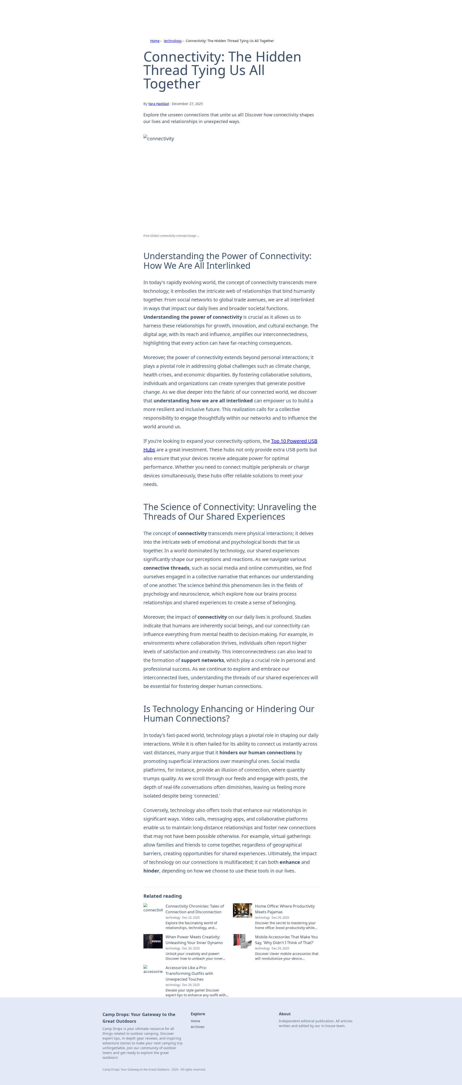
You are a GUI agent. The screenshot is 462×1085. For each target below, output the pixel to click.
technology (173, 40)
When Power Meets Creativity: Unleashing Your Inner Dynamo (194, 939)
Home (155, 40)
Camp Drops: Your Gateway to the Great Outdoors (213, 10)
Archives (198, 1026)
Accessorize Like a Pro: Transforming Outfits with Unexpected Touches (189, 973)
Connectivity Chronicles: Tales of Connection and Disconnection (195, 909)
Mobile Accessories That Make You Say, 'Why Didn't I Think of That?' (286, 939)
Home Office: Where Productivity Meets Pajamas (285, 909)
